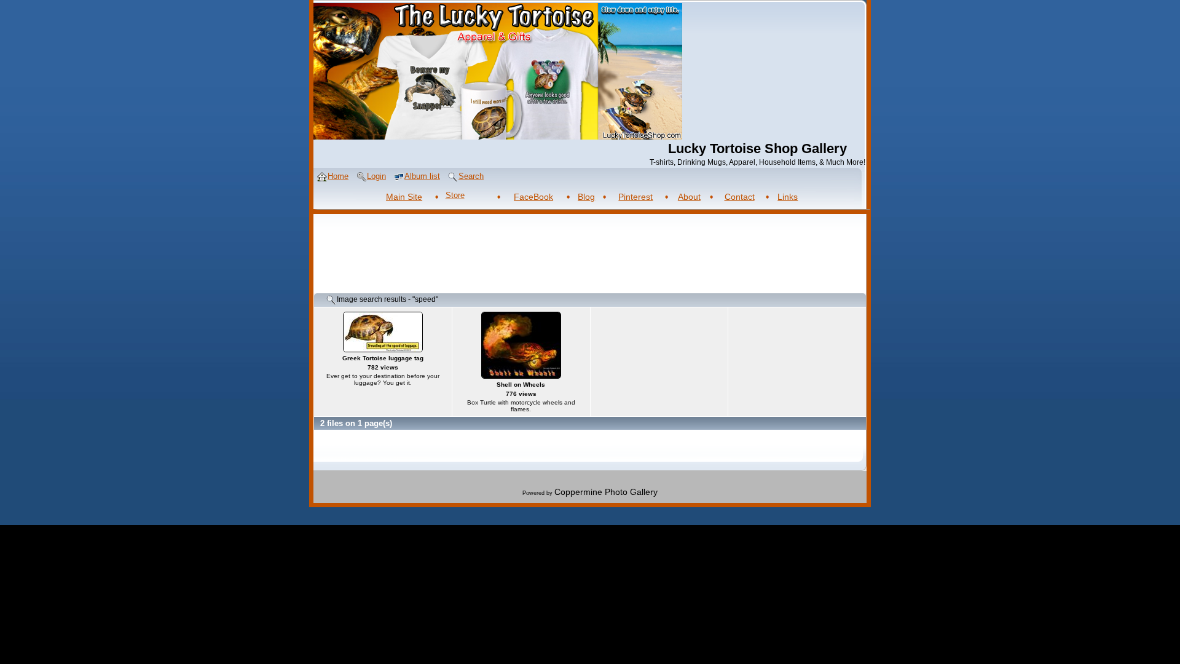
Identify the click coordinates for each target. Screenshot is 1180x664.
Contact (740, 197)
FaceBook (533, 197)
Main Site (404, 197)
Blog (586, 197)
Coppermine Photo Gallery (606, 492)
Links (787, 197)
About (689, 197)
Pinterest (635, 197)
